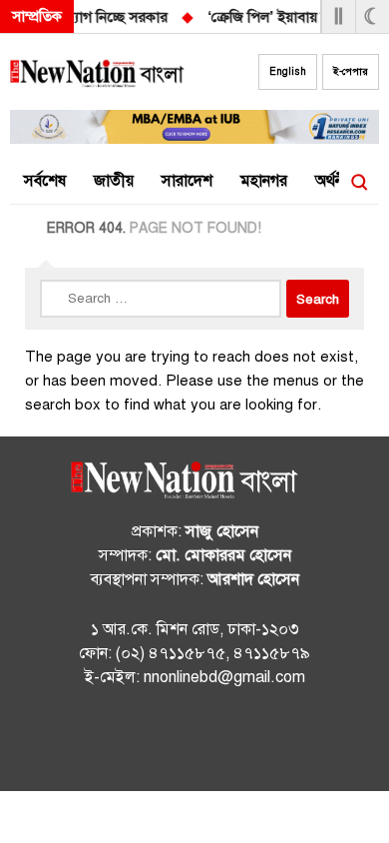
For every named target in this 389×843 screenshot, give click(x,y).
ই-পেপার (350, 71)
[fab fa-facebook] (155, 742)
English (287, 71)
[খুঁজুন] (359, 182)
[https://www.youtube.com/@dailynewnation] (234, 742)
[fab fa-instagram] (194, 742)
